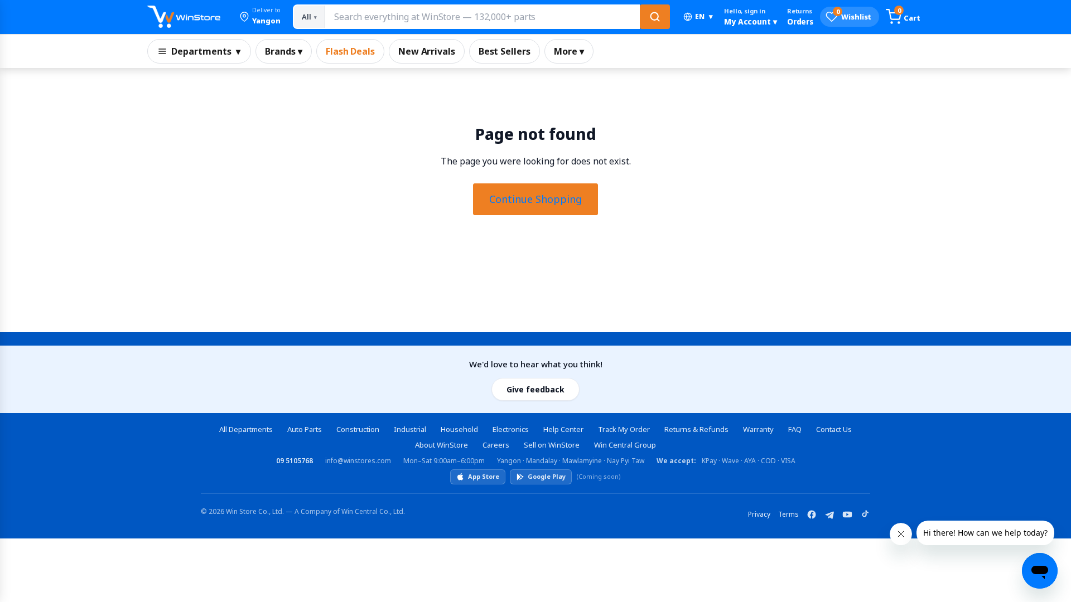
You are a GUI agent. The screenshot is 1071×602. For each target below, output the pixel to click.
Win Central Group (625, 445)
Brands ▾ (283, 51)
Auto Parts (304, 429)
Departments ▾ (205, 51)
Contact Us (834, 429)
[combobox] (482, 17)
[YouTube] (847, 514)
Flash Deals (350, 51)
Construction (357, 429)
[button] (260, 17)
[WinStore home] (183, 17)
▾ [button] (704, 16)
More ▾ (569, 51)
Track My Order (624, 429)
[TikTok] (865, 514)
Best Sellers (504, 51)
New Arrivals (426, 51)
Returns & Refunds (696, 429)
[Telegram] (829, 514)
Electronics (511, 429)
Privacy (759, 514)
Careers (496, 445)
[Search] (655, 16)
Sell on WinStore (552, 445)
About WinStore (441, 445)
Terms (788, 514)
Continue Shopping (535, 199)
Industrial (410, 429)
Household (459, 429)
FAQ (795, 429)
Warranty (758, 429)
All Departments (246, 429)
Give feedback (535, 389)
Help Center (563, 429)
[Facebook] (812, 514)
